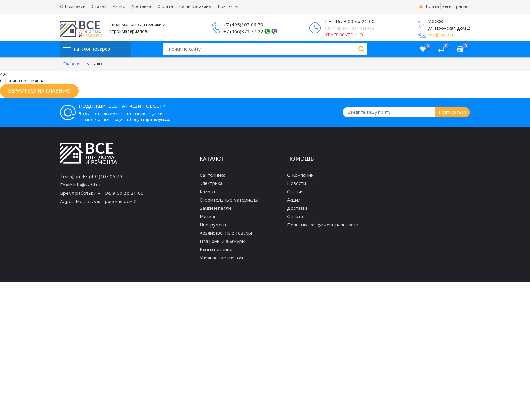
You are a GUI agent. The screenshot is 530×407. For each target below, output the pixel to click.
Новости (296, 183)
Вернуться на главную (39, 90)
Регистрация (455, 6)
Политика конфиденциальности (323, 224)
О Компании (73, 6)
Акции (119, 6)
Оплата (165, 6)
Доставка (141, 6)
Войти (432, 6)
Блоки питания (216, 249)
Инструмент (213, 224)
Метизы (208, 216)
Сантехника (212, 175)
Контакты (228, 6)
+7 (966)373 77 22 (243, 31)
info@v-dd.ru (441, 35)
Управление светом (221, 258)
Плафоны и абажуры (222, 241)
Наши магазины (195, 6)
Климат (208, 191)
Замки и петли (215, 208)
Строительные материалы (229, 200)
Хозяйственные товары (226, 233)
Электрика (211, 183)
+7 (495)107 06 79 (243, 24)
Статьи (99, 6)
